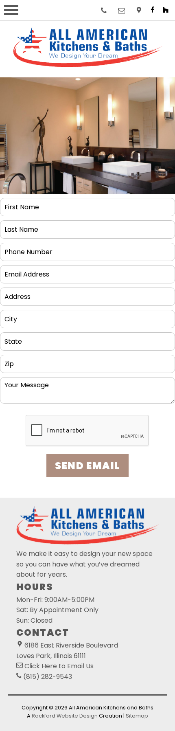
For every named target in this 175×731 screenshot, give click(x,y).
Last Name (22, 226)
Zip (8, 360)
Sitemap (137, 715)
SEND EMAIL (87, 465)
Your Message (29, 383)
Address (18, 293)
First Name (23, 204)
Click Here (40, 666)
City (11, 315)
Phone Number (29, 248)
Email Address (28, 271)
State (13, 338)
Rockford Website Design (65, 715)
